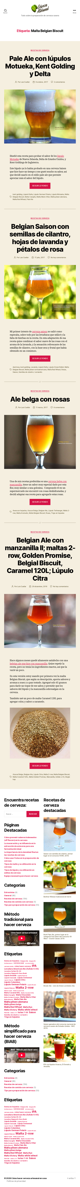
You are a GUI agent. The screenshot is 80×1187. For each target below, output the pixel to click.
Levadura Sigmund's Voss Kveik (15, 973)
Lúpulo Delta (28, 194)
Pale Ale (30, 199)
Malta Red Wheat (19, 199)
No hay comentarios (58, 257)
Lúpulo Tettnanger (55, 510)
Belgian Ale (43, 510)
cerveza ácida (9, 966)
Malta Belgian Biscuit (37, 513)
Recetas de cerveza (40, 50)
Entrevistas (9, 892)
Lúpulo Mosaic (31, 984)
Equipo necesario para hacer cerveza (21, 876)
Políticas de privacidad (16, 1181)
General (7, 895)
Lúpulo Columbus (12, 982)
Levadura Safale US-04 (12, 971)
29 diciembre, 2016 (39, 586)
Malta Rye (27, 1007)
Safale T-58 (23, 1012)
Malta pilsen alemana (59, 197)
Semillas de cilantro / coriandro (30, 372)
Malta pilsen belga (12, 1004)
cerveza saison (39, 331)
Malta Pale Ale (20, 999)
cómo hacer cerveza (22, 966)
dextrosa (16, 367)
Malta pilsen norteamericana (36, 370)
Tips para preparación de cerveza (19, 905)
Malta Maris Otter (43, 197)
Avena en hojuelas (20, 510)
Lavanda (34, 367)
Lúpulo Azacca (22, 975)
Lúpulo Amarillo (10, 975)
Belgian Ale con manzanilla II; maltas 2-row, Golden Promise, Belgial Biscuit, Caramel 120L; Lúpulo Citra (40, 559)
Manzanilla (51, 777)
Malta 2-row (48, 774)
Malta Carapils (30, 197)
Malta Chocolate (23, 995)
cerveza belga (55, 481)
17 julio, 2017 (40, 257)
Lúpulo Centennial (24, 978)
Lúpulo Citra (38, 774)
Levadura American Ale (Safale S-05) (21, 969)
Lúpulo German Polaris (42, 194)
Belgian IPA (32, 961)
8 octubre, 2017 (42, 82)
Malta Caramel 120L (20, 777)
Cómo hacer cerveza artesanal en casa (29, 1178)
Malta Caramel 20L (18, 990)
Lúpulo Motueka (58, 194)
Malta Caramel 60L (12, 993)
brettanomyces (8, 963)
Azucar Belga (33, 510)
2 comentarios (59, 82)
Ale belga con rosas (40, 399)
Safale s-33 (60, 777)
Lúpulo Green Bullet (56, 367)
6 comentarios (59, 407)
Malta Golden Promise (37, 777)
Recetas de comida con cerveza (18, 902)
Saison (15, 372)
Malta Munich (8, 999)
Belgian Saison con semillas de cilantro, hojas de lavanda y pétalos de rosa (39, 237)
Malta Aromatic (22, 513)
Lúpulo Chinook (8, 980)
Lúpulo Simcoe (9, 988)
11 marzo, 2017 (42, 407)
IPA (34, 966)
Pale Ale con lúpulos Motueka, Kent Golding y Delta (40, 66)
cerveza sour (19, 963)
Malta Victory (10, 1009)
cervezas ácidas (29, 963)
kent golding (17, 194)
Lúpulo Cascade (10, 978)
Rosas (63, 370)
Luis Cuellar (25, 82)
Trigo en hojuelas (57, 513)
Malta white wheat (27, 1009)
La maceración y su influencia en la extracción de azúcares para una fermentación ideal (20, 846)
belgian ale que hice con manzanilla (28, 663)
